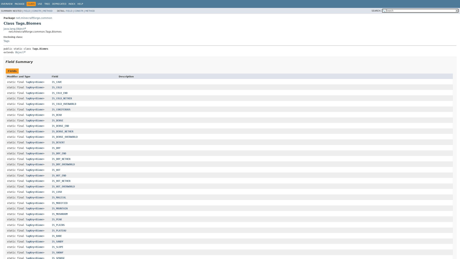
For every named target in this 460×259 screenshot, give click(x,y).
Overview (7, 4)
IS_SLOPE (57, 247)
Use (40, 4)
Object (19, 52)
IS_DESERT (58, 142)
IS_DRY (56, 148)
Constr (36, 11)
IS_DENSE (57, 120)
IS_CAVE (57, 82)
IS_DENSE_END (60, 125)
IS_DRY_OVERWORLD (63, 164)
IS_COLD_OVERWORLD (64, 104)
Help (80, 4)
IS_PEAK (57, 219)
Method (47, 11)
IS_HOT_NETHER (61, 181)
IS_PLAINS (58, 225)
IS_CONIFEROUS (61, 109)
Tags (6, 41)
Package (20, 4)
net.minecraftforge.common (34, 18)
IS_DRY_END (59, 153)
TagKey (30, 82)
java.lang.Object (14, 28)
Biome (39, 82)
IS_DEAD (57, 114)
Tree (47, 4)
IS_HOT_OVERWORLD (63, 186)
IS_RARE (57, 236)
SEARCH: (376, 11)
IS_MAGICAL (59, 197)
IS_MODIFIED (60, 203)
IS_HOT (56, 170)
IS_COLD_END (60, 93)
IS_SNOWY (57, 252)
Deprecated (59, 4)
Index (71, 4)
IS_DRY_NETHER (61, 159)
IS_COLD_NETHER (62, 98)
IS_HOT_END (59, 175)
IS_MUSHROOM (60, 214)
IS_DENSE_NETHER (62, 131)
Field (27, 11)
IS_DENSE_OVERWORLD (65, 136)
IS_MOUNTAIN (60, 208)
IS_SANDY (57, 241)
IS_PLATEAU (59, 230)
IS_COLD (57, 87)
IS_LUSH (57, 191)
